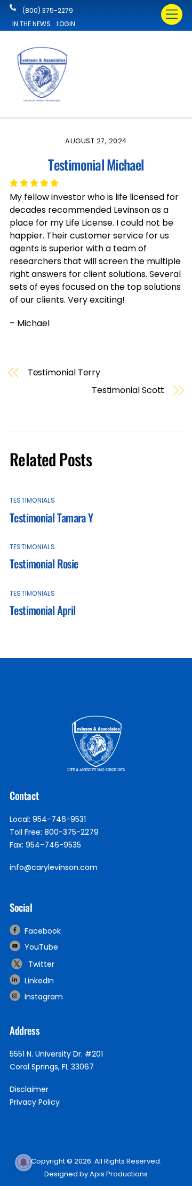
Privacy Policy (35, 1102)
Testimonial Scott (128, 390)
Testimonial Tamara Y (51, 517)
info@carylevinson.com (54, 867)
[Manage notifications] (23, 1162)
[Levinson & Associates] (42, 99)
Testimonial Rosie (44, 563)
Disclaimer (29, 1089)
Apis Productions (119, 1174)
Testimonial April (42, 610)
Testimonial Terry (64, 373)
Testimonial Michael (95, 164)
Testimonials (32, 500)
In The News (31, 23)
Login (66, 23)
